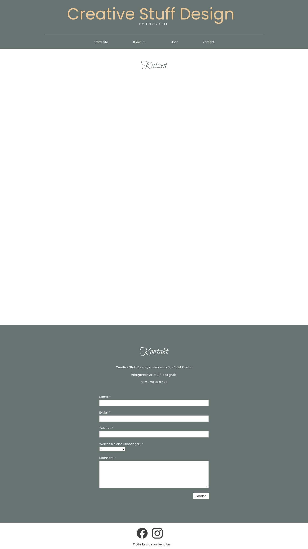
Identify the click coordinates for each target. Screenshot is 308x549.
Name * (104, 397)
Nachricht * (107, 458)
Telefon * (106, 428)
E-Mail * (104, 412)
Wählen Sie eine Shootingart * (121, 444)
